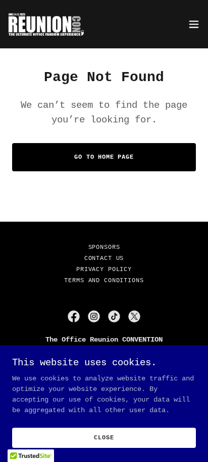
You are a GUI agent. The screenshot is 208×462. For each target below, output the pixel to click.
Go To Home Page (104, 157)
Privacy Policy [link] (104, 269)
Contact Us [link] (104, 258)
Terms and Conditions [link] (103, 280)
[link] (49, 24)
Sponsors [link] (104, 247)
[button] (194, 24)
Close (104, 437)
